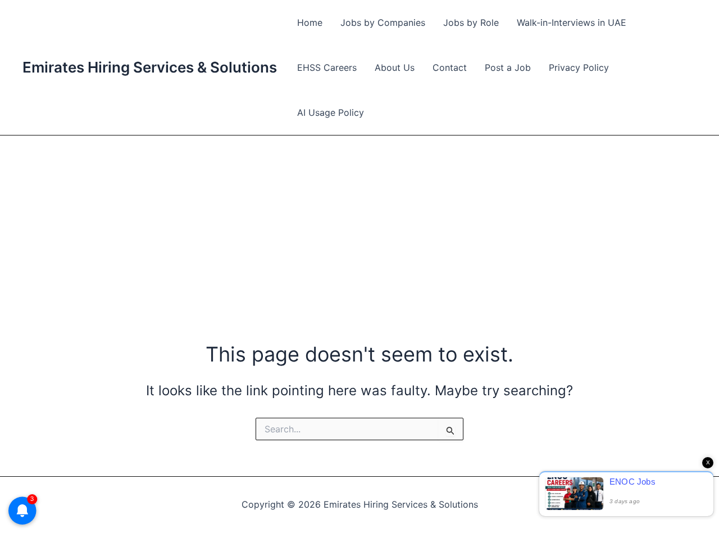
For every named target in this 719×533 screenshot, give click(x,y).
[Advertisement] (359, 220)
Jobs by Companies (382, 22)
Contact (450, 67)
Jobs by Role (471, 22)
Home (309, 22)
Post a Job (508, 67)
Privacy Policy (579, 67)
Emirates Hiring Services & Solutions (149, 67)
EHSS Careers (327, 67)
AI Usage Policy (330, 112)
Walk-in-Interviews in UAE (571, 22)
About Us (395, 67)
